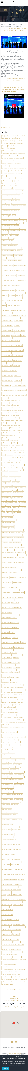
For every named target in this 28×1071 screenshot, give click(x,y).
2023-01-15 (8, 127)
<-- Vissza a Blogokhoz (14, 990)
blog (10, 24)
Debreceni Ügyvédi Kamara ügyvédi (14, 1053)
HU (22, 5)
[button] (14, 1023)
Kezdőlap (4, 24)
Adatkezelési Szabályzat (20, 1047)
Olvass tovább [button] (18, 1065)
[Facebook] (12, 1042)
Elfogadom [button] (5, 1068)
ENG (25, 5)
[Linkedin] (16, 1042)
